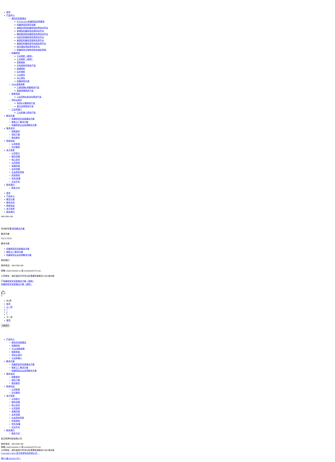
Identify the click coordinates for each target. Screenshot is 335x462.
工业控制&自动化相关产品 (29, 97)
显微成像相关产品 (25, 91)
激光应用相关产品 (25, 106)
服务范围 (16, 156)
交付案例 (16, 147)
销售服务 (16, 131)
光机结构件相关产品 (26, 65)
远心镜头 (21, 78)
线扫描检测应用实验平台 (28, 47)
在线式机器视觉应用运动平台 (30, 37)
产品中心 (10, 15)
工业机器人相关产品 (26, 112)
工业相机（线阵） (25, 59)
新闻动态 (10, 141)
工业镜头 (21, 75)
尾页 (8, 320)
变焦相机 (21, 62)
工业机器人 (17, 109)
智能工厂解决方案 (20, 122)
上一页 (9, 307)
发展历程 (16, 166)
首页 (8, 12)
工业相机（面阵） (25, 56)
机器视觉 (16, 53)
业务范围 (16, 169)
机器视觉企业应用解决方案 (24, 125)
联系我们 (10, 185)
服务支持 (10, 128)
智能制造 (16, 94)
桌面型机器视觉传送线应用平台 (31, 43)
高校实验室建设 (19, 18)
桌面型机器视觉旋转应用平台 (30, 40)
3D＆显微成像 (18, 84)
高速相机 (21, 69)
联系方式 (16, 188)
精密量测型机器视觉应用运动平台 (32, 34)
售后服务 (16, 138)
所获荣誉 (16, 175)
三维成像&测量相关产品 (28, 87)
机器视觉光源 (23, 81)
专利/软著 (16, 178)
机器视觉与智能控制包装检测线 (31, 50)
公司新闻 (16, 144)
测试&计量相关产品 (26, 103)
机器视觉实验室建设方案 (23, 119)
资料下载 (16, 134)
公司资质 (16, 163)
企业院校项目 (18, 172)
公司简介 (16, 153)
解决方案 (10, 116)
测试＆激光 (17, 100)
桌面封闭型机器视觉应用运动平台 (32, 28)
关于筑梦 (10, 150)
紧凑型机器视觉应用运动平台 (30, 31)
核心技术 (16, 160)
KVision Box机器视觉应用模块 (30, 22)
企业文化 (16, 181)
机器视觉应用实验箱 (26, 25)
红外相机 (21, 72)
